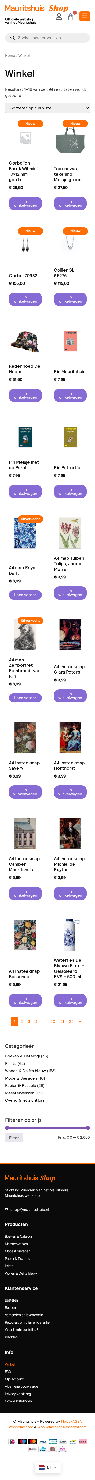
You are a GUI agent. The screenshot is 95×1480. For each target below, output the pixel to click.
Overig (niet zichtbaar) (26, 1100)
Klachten (11, 1337)
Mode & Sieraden (21, 1078)
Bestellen (11, 1300)
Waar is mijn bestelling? (21, 1329)
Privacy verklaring (18, 1394)
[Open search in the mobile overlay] (47, 38)
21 (62, 1021)
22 (71, 1021)
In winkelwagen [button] (25, 203)
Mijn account (14, 1379)
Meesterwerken (19, 1093)
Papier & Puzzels (20, 1085)
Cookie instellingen (18, 1401)
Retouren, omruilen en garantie (27, 1322)
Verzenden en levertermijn (24, 1315)
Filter (14, 1137)
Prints (10, 1063)
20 (52, 1021)
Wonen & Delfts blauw (25, 1070)
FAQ (8, 1371)
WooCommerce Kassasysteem (61, 1427)
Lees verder (25, 594)
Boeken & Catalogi (22, 1056)
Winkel (9, 1364)
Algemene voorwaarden (22, 1386)
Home (10, 55)
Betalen (10, 1307)
